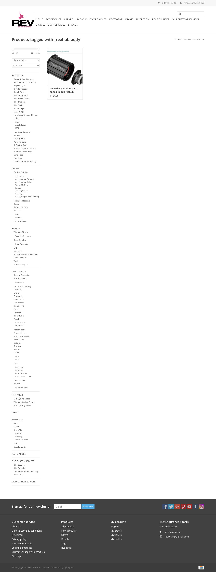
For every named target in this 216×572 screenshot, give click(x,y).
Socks (16, 204)
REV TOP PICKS (160, 19)
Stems (16, 352)
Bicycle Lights (19, 85)
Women (18, 217)
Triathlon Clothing (22, 200)
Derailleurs (18, 299)
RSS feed (66, 547)
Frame (129, 19)
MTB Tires (19, 370)
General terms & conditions (27, 530)
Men (17, 214)
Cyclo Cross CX (20, 257)
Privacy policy (19, 539)
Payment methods (22, 543)
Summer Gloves (21, 207)
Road (17, 122)
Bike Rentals (19, 468)
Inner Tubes (19, 315)
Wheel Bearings (21, 387)
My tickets (116, 534)
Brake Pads (19, 282)
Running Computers (23, 151)
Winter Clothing (21, 185)
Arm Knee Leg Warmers (24, 179)
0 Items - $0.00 (168, 3)
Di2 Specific (19, 306)
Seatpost (17, 346)
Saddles (17, 343)
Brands (73, 24)
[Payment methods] (200, 567)
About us (17, 526)
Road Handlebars (21, 336)
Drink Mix (18, 430)
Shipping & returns (22, 547)
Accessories (53, 19)
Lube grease (19, 138)
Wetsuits (17, 210)
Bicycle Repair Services (50, 24)
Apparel (69, 19)
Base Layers (19, 194)
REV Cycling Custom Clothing (27, 197)
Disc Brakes (19, 302)
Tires (16, 363)
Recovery (18, 436)
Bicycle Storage (20, 89)
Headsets (18, 312)
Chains (16, 293)
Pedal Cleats (19, 329)
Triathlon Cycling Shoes (24, 402)
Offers (64, 534)
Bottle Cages (19, 108)
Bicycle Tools (19, 92)
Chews (16, 426)
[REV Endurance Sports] (23, 19)
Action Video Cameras (23, 79)
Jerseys (18, 188)
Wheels (17, 383)
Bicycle (82, 19)
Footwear (115, 19)
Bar (15, 423)
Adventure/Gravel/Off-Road (26, 254)
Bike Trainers (19, 101)
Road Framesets (21, 244)
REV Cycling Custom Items (25, 148)
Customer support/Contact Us (28, 551)
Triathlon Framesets (23, 236)
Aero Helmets (20, 125)
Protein (18, 434)
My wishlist (117, 539)
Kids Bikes (18, 251)
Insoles (17, 135)
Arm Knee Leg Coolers (23, 182)
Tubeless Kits (19, 380)
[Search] (179, 14)
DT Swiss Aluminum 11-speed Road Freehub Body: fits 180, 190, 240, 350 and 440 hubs (63, 90)
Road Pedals (20, 323)
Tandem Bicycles (21, 264)
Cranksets (18, 296)
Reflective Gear (20, 145)
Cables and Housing (22, 286)
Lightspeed (69, 567)
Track (16, 261)
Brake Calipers (20, 278)
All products (67, 526)
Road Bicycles (20, 240)
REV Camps (18, 474)
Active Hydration (21, 440)
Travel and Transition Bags (25, 161)
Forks (16, 309)
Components (97, 19)
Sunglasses (18, 155)
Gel (15, 443)
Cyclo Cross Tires (21, 373)
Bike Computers (21, 95)
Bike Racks (18, 105)
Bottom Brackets (21, 275)
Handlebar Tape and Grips (25, 115)
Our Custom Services (185, 19)
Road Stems (19, 339)
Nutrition (142, 19)
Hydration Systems (22, 132)
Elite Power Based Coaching (26, 471)
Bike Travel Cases (21, 98)
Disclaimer (17, 534)
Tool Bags (18, 158)
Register (115, 526)
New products (69, 530)
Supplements (19, 447)
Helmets (17, 118)
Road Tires (19, 367)
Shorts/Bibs (19, 176)
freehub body (196, 39)
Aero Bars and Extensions (25, 82)
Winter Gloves (20, 221)
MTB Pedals (19, 326)
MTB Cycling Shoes (22, 398)
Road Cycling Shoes (22, 405)
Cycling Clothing (21, 172)
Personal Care (20, 142)
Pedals (16, 319)
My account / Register (193, 3)
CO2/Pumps (19, 111)
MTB (17, 128)
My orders (116, 530)
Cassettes (18, 289)
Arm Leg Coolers (21, 191)
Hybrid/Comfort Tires (23, 376)
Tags (185, 39)
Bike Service (19, 465)
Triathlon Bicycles (21, 232)
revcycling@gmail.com (177, 536)
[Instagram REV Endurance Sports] (201, 506)
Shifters (17, 349)
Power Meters (20, 333)
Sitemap (16, 556)
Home (39, 19)
